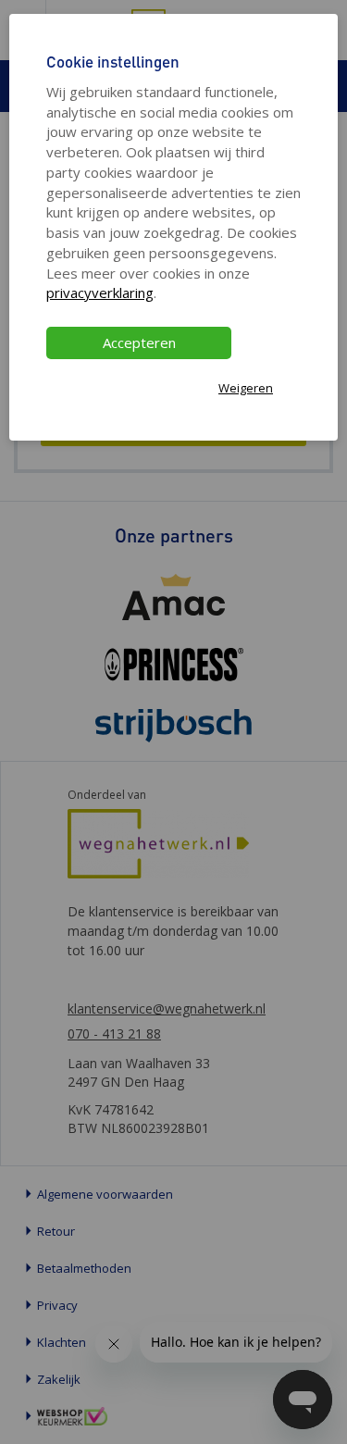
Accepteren (139, 342)
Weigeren (245, 388)
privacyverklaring (100, 292)
